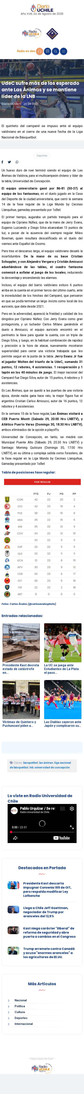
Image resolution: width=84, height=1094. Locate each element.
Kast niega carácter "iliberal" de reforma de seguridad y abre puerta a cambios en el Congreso (49, 932)
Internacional (24, 1024)
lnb (31, 767)
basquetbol (30, 762)
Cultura (20, 1012)
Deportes (42, 155)
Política (20, 1006)
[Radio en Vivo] (39, 51)
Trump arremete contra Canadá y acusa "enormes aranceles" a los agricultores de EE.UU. (49, 953)
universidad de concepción (52, 767)
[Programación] (47, 51)
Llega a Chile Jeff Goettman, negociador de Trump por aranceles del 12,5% (45, 912)
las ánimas (46, 762)
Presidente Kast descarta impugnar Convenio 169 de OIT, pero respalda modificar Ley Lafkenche (47, 889)
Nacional (21, 1000)
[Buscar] (55, 51)
